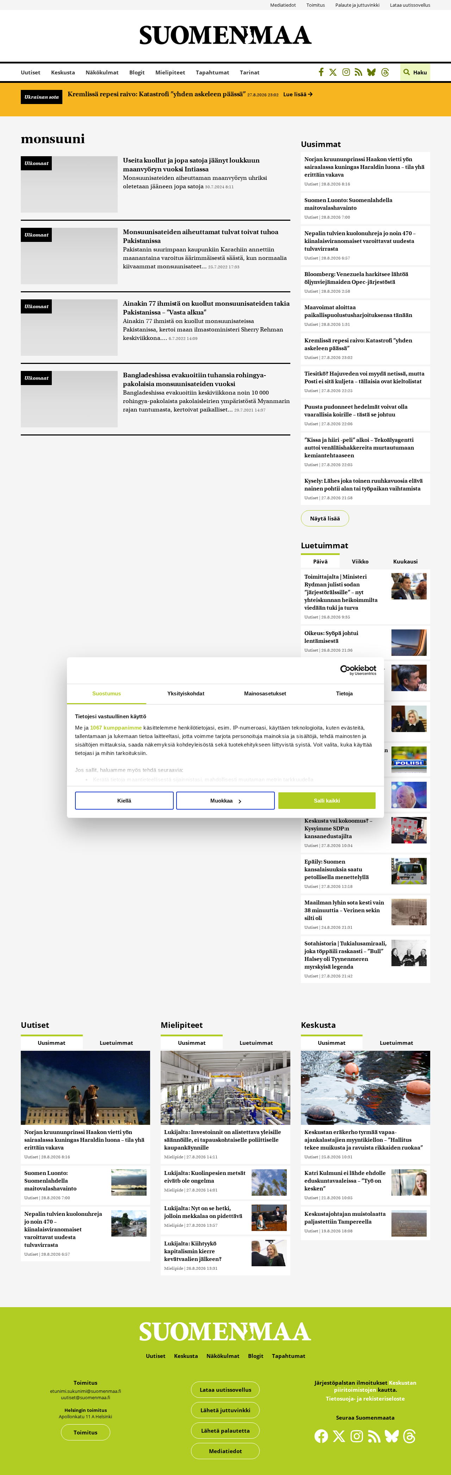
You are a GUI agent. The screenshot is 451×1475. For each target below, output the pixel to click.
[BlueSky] (373, 73)
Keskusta (63, 72)
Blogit (137, 72)
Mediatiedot (283, 5)
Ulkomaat (36, 163)
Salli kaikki (327, 801)
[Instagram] (347, 73)
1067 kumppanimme (116, 728)
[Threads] (387, 73)
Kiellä (124, 801)
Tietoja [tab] (344, 693)
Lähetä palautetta (225, 1430)
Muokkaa (221, 801)
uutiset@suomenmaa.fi (85, 1397)
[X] (335, 73)
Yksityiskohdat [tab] (185, 693)
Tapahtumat (212, 72)
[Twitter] (341, 1441)
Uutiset (31, 72)
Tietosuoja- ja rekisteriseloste (365, 1398)
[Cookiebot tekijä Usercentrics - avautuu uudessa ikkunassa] (345, 670)
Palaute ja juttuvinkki (357, 5)
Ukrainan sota (41, 97)
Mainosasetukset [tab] (265, 693)
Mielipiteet (170, 72)
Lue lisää (295, 94)
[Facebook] (323, 73)
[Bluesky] (393, 1441)
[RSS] (360, 73)
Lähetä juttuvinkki (225, 1410)
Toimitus (316, 5)
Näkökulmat (102, 72)
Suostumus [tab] (106, 693)
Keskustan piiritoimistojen (375, 1386)
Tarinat (250, 72)
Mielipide (173, 1156)
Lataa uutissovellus (410, 5)
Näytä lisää (325, 518)
